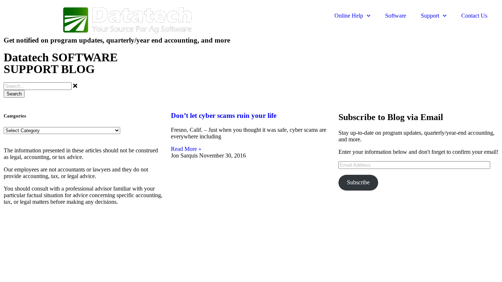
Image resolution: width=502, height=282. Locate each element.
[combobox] (38, 86)
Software (395, 15)
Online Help (348, 15)
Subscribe (358, 182)
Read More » (186, 149)
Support (430, 15)
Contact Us (474, 15)
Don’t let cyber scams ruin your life (223, 115)
